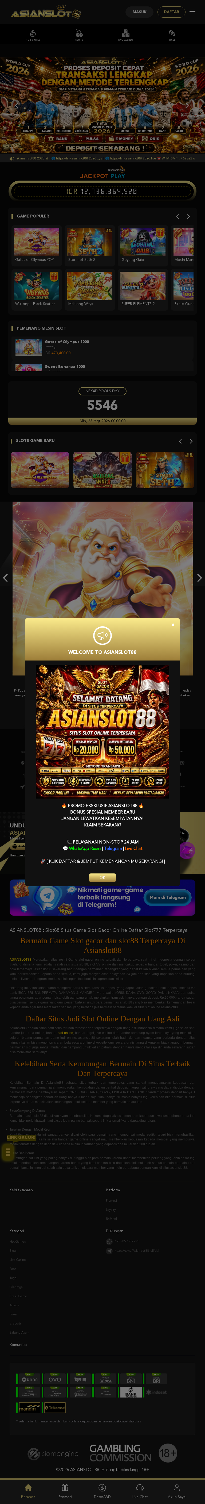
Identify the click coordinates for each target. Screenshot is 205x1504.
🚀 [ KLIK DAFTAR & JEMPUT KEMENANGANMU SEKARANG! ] (102, 862)
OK (102, 878)
